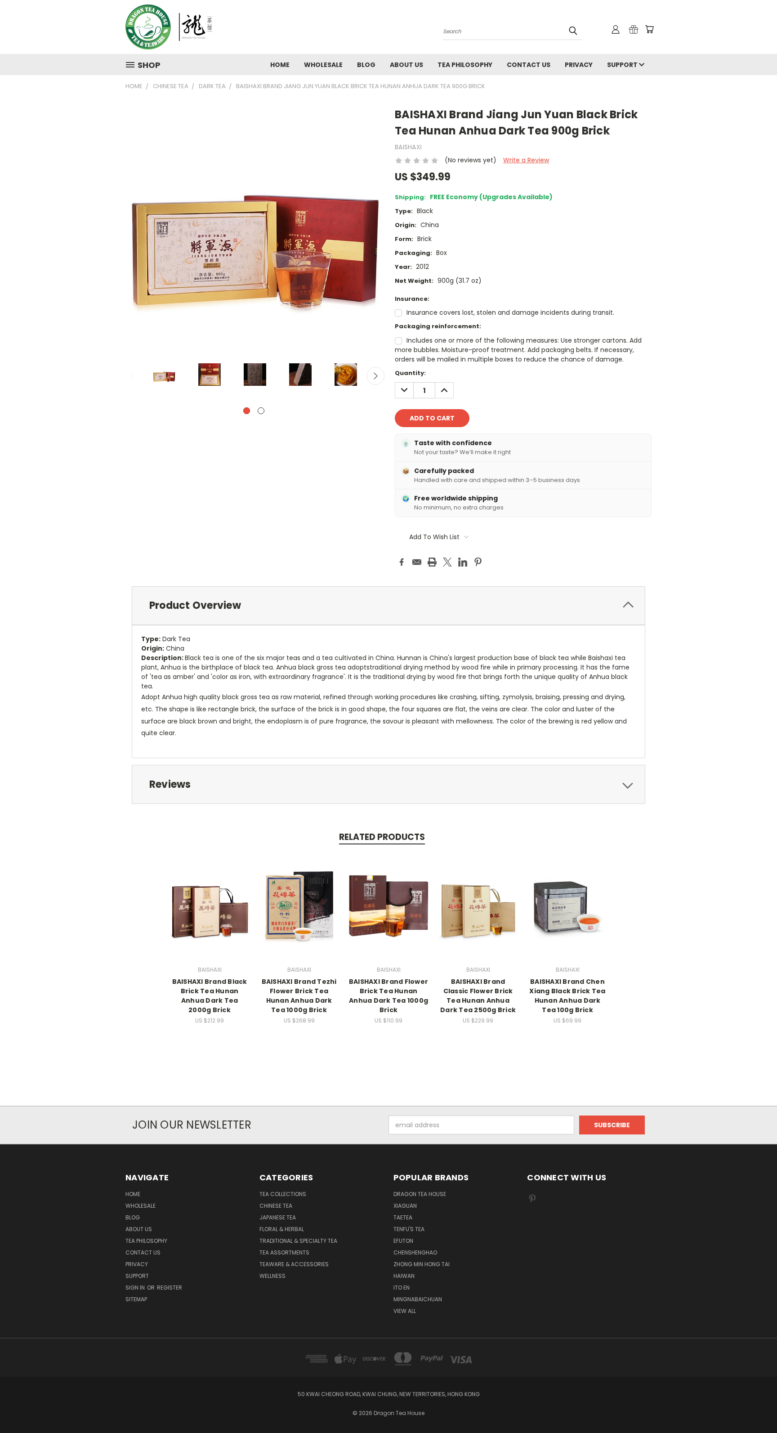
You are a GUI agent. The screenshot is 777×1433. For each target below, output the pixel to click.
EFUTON (403, 1241)
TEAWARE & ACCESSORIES (294, 1264)
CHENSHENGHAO (415, 1252)
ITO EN (401, 1287)
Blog (366, 64)
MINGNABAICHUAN (417, 1299)
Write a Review (526, 160)
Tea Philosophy (465, 64)
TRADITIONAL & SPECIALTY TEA (298, 1241)
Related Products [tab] (382, 837)
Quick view (209, 897)
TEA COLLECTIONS (282, 1194)
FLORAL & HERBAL (281, 1229)
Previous (132, 376)
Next (375, 376)
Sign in (135, 1287)
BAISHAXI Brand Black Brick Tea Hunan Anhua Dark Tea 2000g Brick (209, 995)
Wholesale (323, 64)
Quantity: (410, 373)
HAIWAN (404, 1276)
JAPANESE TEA (277, 1217)
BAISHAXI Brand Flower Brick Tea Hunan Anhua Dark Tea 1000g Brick (388, 995)
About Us (406, 64)
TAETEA (402, 1217)
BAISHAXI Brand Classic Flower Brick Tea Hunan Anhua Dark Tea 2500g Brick (478, 995)
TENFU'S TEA (408, 1229)
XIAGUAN (405, 1206)
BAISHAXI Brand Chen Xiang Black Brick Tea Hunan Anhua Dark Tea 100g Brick (567, 995)
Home (280, 64)
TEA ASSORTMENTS (284, 1252)
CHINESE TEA (275, 1206)
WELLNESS (272, 1276)
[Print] (432, 562)
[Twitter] (447, 562)
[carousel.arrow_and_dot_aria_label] (261, 410)
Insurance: (412, 299)
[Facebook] (401, 562)
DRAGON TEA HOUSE (419, 1194)
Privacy (579, 64)
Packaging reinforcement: (438, 326)
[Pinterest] (477, 562)
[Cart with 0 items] (649, 29)
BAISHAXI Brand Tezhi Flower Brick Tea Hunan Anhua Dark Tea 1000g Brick (299, 995)
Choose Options (209, 913)
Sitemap (136, 1299)
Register (169, 1287)
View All (404, 1311)
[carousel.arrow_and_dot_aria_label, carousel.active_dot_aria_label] (246, 410)
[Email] (416, 562)
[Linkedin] (462, 562)
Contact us (528, 64)
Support (623, 64)
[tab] (388, 605)
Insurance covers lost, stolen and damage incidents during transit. (510, 312)
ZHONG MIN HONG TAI (421, 1264)
